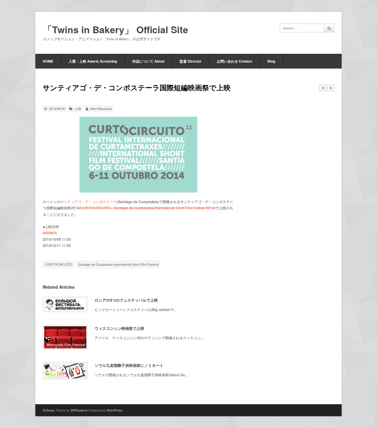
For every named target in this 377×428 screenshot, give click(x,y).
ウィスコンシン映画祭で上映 (119, 328)
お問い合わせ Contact (234, 61)
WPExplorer (79, 410)
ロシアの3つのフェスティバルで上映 (126, 300)
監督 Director (190, 61)
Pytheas (48, 410)
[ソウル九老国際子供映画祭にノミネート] (65, 371)
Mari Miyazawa (101, 108)
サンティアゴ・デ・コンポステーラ (88, 201)
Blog (271, 61)
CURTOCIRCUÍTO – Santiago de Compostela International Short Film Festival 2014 (147, 207)
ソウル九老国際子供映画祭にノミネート (129, 365)
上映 (78, 108)
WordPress (115, 410)
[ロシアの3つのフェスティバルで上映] (65, 304)
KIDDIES (50, 232)
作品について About (148, 61)
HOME (48, 61)
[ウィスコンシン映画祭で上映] (65, 337)
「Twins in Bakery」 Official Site (115, 30)
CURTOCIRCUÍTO (58, 264)
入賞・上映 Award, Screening (93, 61)
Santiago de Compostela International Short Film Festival (118, 264)
